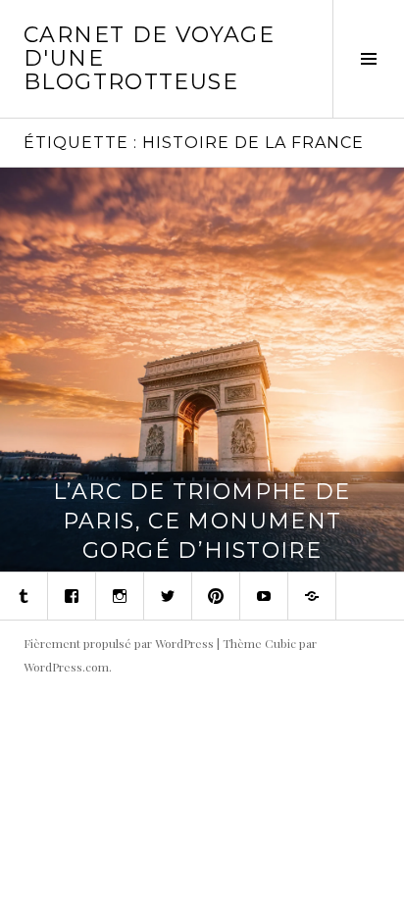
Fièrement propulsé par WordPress (119, 643)
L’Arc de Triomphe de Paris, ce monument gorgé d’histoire (202, 521)
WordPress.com (66, 666)
